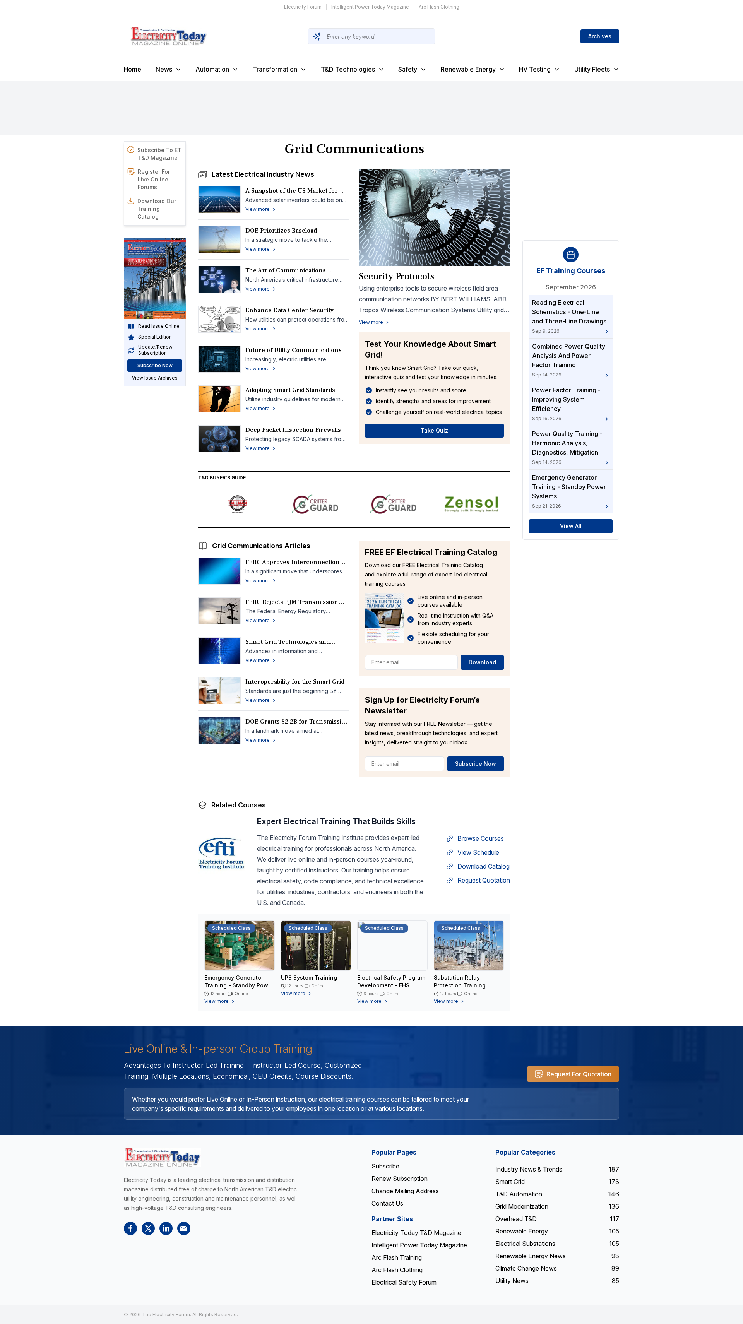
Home (132, 69)
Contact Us (387, 1203)
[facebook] (130, 1228)
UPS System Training (309, 977)
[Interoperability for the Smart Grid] (219, 690)
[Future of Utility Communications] (219, 359)
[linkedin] (166, 1228)
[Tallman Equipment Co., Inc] (237, 504)
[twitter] (148, 1228)
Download (482, 662)
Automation (212, 69)
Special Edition (155, 337)
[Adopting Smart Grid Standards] (219, 398)
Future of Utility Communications (293, 350)
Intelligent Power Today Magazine (370, 7)
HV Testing (535, 69)
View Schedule (478, 852)
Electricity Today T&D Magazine (416, 1233)
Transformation (275, 69)
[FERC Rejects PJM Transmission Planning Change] (219, 610)
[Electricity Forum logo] (162, 1157)
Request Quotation (483, 880)
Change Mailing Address (405, 1191)
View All (571, 526)
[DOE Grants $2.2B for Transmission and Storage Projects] (219, 730)
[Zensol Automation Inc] (471, 504)
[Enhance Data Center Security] (219, 319)
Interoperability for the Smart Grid (294, 682)
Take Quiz (434, 430)
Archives (599, 36)
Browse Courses (480, 838)
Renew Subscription (400, 1178)
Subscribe (385, 1166)
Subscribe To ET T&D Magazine (159, 154)
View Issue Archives (155, 378)
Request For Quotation (578, 1074)
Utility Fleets (592, 69)
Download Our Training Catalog (156, 209)
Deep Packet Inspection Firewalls (293, 430)
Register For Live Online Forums (154, 179)
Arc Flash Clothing (439, 7)
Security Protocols (396, 276)
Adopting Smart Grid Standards (290, 390)
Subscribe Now (155, 366)
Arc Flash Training (397, 1257)
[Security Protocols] (434, 217)
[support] (183, 1228)
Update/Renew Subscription (155, 350)
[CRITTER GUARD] (315, 504)
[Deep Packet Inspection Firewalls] (219, 438)
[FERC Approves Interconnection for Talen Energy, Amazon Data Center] (219, 571)
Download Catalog (483, 866)
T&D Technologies (348, 69)
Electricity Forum (303, 7)
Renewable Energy (468, 69)
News (164, 69)
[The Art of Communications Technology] (219, 279)
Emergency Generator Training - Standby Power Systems (239, 985)
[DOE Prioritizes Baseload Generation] (219, 239)
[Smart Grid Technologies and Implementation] (219, 650)
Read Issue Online (159, 326)
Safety (407, 69)
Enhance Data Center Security (289, 310)
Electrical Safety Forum (404, 1282)
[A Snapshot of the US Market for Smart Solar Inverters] (219, 199)
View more (371, 322)
